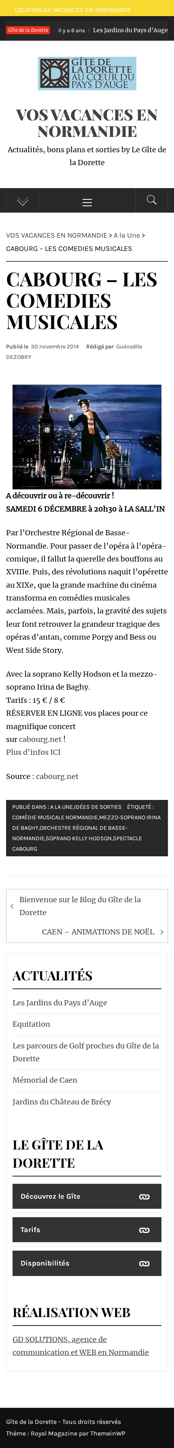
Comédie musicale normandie (55, 817)
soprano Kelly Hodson (79, 838)
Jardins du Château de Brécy (62, 1101)
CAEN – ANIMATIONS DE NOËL (98, 931)
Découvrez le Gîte (51, 1196)
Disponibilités (45, 1263)
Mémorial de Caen (45, 1080)
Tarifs (30, 1229)
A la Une (61, 807)
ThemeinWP (107, 1433)
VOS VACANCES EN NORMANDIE (87, 122)
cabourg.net (40, 739)
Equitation (31, 1024)
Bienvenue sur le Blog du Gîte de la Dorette (80, 906)
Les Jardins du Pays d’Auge (105, 30)
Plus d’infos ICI (33, 752)
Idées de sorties (98, 807)
